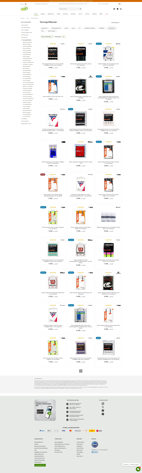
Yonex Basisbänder (27, 114)
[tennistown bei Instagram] (103, 404)
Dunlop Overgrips (27, 48)
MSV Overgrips (26, 68)
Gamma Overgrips (27, 50)
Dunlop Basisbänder (27, 46)
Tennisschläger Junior (26, 32)
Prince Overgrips (26, 80)
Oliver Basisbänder (27, 70)
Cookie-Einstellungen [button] (39, 460)
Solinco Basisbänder (27, 90)
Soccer (80, 14)
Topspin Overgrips (27, 102)
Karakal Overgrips (27, 60)
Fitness (87, 14)
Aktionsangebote (59, 442)
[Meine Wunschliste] (117, 9)
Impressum (57, 450)
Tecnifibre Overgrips (27, 96)
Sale (107, 14)
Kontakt (36, 444)
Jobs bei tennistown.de (60, 448)
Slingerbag (79, 446)
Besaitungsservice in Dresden (62, 444)
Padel (58, 14)
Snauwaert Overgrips (27, 88)
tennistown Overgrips (27, 100)
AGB (35, 450)
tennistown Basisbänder (28, 98)
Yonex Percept (80, 448)
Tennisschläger (25, 30)
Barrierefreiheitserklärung (40, 448)
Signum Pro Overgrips (28, 86)
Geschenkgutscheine (60, 446)
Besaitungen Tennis (26, 123)
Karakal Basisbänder (27, 58)
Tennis (36, 14)
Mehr (101, 14)
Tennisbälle (24, 118)
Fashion (94, 14)
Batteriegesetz (37, 462)
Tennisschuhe (24, 25)
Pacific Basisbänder (27, 74)
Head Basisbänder (27, 54)
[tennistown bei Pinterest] (103, 415)
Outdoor (73, 14)
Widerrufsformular (39, 454)
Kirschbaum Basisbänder (28, 62)
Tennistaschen (25, 35)
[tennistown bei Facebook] (103, 411)
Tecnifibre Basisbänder (28, 94)
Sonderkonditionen (39, 456)
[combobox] (23, 4)
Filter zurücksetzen (46, 36)
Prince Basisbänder (27, 78)
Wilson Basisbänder (27, 110)
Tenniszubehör (25, 121)
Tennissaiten (24, 37)
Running (65, 14)
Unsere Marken (80, 442)
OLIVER (78, 454)
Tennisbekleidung (25, 27)
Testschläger (80, 452)
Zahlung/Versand (38, 442)
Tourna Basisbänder (27, 104)
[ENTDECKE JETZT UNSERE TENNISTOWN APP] (45, 420)
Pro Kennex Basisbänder (28, 82)
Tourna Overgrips (27, 106)
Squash (43, 14)
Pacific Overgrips (26, 76)
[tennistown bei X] (103, 408)
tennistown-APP (58, 452)
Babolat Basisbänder (27, 42)
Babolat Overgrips (27, 44)
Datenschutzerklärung (39, 446)
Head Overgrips (26, 56)
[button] (114, 9)
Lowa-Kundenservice (39, 458)
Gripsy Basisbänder (27, 52)
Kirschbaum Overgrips (28, 64)
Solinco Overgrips (27, 92)
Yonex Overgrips (26, 116)
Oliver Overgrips (26, 72)
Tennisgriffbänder (27, 40)
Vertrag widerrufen (40, 465)
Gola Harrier (80, 450)
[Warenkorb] (121, 9)
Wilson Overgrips (26, 112)
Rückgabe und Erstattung (40, 452)
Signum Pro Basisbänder (28, 84)
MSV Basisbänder (27, 66)
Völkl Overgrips (26, 108)
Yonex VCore (80, 456)
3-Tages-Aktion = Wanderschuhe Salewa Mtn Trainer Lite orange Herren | (71, 1)
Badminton (51, 14)
